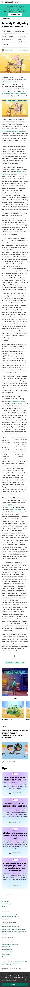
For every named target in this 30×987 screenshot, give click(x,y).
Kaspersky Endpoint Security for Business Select (13, 929)
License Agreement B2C (17, 963)
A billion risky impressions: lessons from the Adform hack (15, 835)
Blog (17, 968)
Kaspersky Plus (5, 901)
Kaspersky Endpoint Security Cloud (10, 916)
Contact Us (4, 968)
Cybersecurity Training (7, 951)
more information (11, 980)
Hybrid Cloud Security (7, 949)
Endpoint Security (6, 946)
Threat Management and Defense (10, 944)
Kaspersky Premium (6, 904)
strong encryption (19, 401)
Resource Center (22, 968)
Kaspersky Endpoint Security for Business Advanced (14, 931)
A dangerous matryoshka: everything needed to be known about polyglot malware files (15, 867)
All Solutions (5, 956)
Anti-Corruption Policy (6, 963)
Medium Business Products (9, 922)
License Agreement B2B (7, 964)
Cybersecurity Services (7, 941)
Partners (13, 968)
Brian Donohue (9, 50)
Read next (5, 726)
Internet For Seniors (7, 719)
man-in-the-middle (16, 510)
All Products (4, 906)
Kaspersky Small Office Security (9, 914)
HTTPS (9, 505)
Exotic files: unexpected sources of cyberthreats (15, 778)
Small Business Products (8, 910)
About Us (9, 968)
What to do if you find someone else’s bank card (15, 804)
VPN (20, 429)
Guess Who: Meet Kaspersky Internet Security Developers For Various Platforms (15, 734)
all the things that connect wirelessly (14, 93)
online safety (6, 18)
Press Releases (5, 969)
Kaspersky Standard (6, 899)
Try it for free (15, 15)
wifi (23, 662)
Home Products (6, 895)
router (17, 662)
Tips (15, 773)
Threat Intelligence (6, 954)
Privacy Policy (24, 961)
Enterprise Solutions (7, 937)
